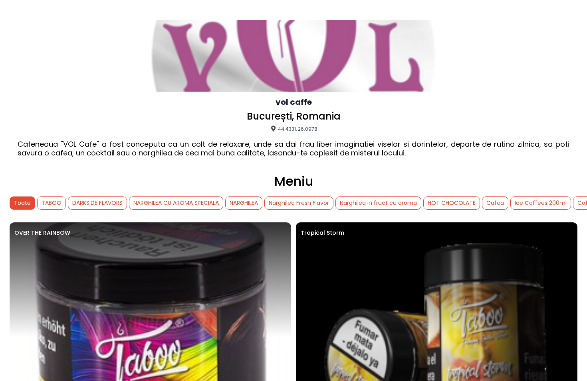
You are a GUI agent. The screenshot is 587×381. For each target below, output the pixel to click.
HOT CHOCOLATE (452, 203)
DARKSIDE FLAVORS (97, 203)
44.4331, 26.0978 (297, 129)
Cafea (495, 203)
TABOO (51, 203)
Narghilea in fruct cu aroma (378, 203)
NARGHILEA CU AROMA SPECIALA (176, 203)
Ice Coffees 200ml (541, 203)
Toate (22, 203)
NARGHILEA (244, 203)
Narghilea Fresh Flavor (299, 203)
